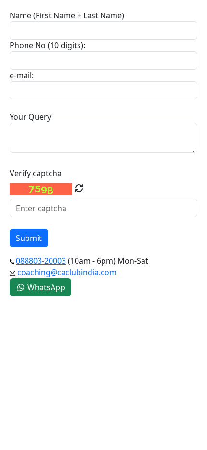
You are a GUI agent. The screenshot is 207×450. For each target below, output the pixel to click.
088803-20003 (41, 260)
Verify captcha (36, 173)
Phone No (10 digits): (47, 45)
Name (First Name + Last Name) (67, 15)
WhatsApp (45, 287)
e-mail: (22, 75)
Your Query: (31, 117)
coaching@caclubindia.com (66, 272)
